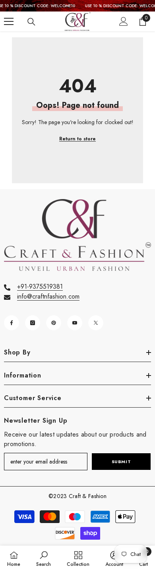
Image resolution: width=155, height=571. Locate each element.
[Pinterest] (53, 322)
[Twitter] (95, 322)
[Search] (31, 22)
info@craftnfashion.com (48, 296)
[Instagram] (32, 322)
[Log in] (123, 21)
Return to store (77, 138)
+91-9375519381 (40, 286)
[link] (43, 558)
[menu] (9, 21)
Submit (121, 461)
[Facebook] (11, 322)
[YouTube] (74, 322)
